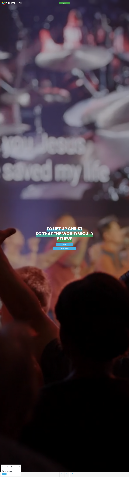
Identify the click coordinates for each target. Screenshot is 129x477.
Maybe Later (9, 473)
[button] (126, 3)
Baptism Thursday (64, 248)
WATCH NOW (64, 3)
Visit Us (64, 244)
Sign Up (4, 473)
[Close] (19, 466)
